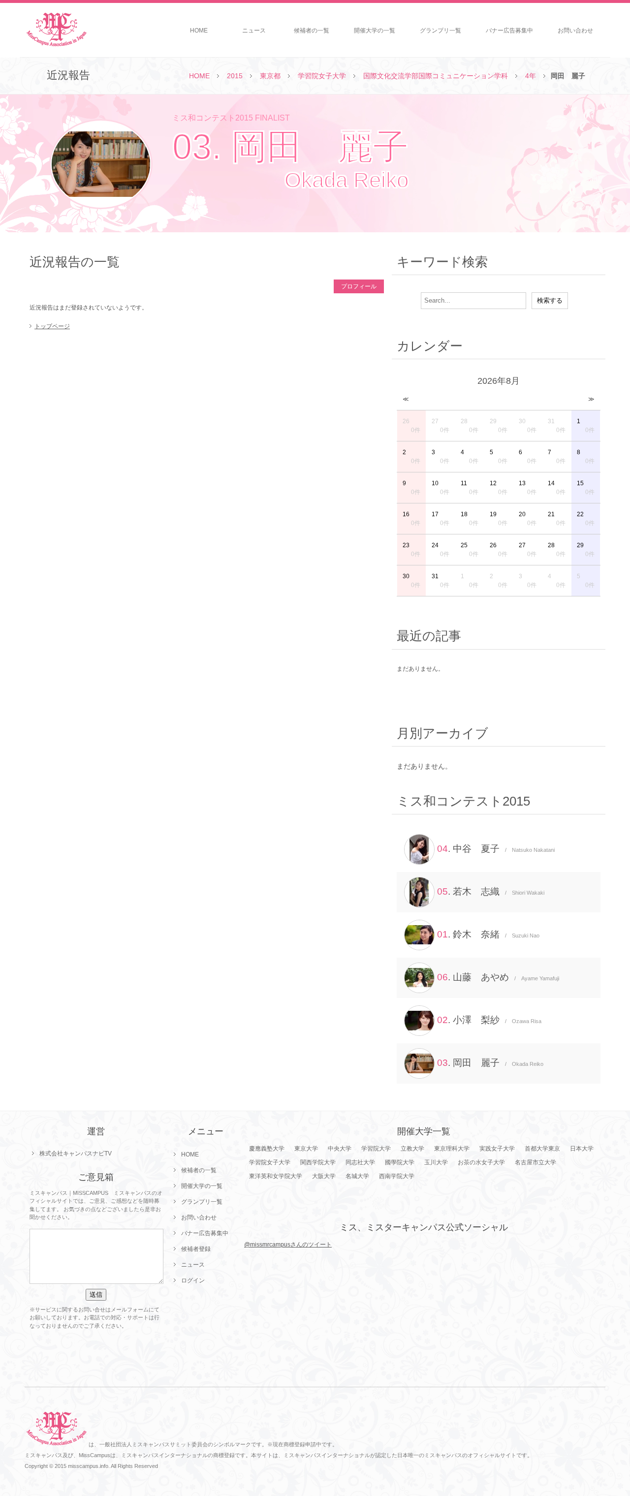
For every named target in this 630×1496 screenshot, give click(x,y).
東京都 (270, 76)
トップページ (52, 326)
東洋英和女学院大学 (275, 1176)
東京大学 (306, 1148)
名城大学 (357, 1176)
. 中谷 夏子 (496, 848)
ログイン (193, 1280)
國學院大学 (399, 1162)
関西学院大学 (318, 1162)
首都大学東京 (542, 1148)
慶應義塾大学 (266, 1148)
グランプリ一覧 (440, 30)
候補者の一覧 (311, 30)
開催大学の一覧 (374, 30)
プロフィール (359, 286)
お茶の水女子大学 (481, 1162)
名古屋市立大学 (535, 1162)
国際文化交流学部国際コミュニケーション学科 (435, 76)
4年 (530, 76)
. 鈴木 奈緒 (488, 934)
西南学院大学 (396, 1176)
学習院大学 (376, 1148)
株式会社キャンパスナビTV (75, 1153)
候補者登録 (196, 1249)
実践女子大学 (497, 1148)
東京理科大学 (452, 1148)
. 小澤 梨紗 (489, 1020)
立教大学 (412, 1148)
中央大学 (339, 1148)
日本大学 (582, 1148)
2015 (235, 76)
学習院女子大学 (322, 76)
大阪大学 (324, 1176)
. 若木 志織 (490, 891)
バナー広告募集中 (509, 30)
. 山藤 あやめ (498, 977)
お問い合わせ (575, 30)
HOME (199, 30)
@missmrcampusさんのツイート (288, 1244)
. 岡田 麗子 (490, 1063)
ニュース (254, 30)
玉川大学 (436, 1162)
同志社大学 (360, 1162)
